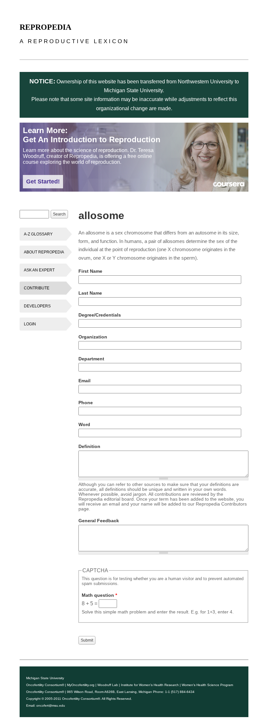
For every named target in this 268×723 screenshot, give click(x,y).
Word (84, 424)
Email (84, 380)
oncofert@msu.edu (50, 705)
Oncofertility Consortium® (45, 685)
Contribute (36, 288)
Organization (92, 336)
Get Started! (43, 181)
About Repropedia (44, 252)
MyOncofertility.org (80, 685)
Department (91, 358)
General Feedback (98, 520)
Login (30, 324)
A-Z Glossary (38, 234)
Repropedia (45, 27)
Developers (37, 306)
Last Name (90, 293)
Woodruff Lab (107, 685)
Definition (89, 446)
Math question (99, 595)
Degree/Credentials (99, 315)
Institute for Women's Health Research (150, 685)
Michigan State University (45, 678)
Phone (85, 402)
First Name (90, 271)
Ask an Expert (39, 270)
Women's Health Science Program (207, 685)
